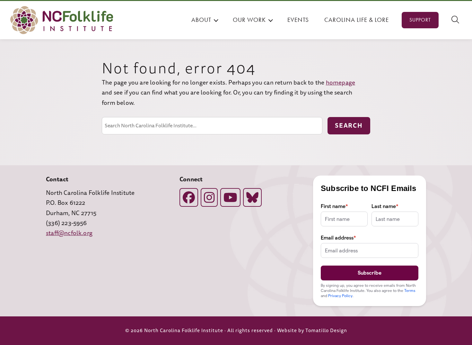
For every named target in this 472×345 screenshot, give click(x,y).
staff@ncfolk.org (69, 233)
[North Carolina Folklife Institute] (61, 20)
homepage (340, 82)
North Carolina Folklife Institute (183, 330)
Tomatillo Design (326, 330)
